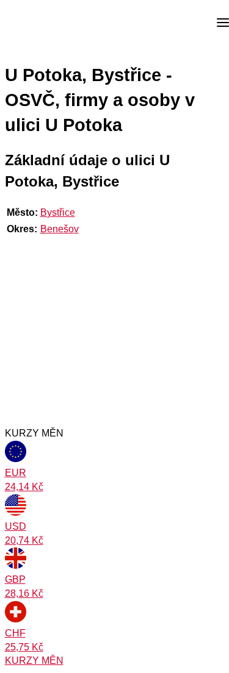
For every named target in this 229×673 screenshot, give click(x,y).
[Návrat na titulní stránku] (55, 23)
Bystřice (57, 212)
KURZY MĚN (34, 660)
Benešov (59, 229)
